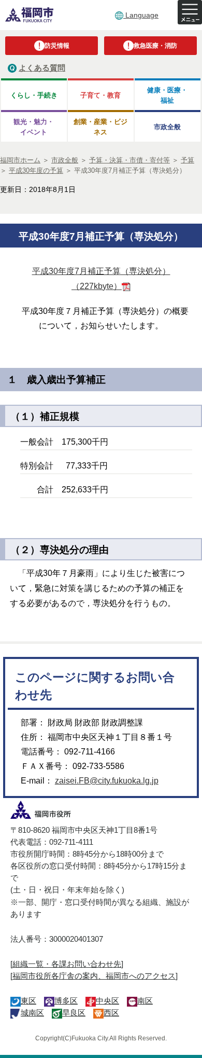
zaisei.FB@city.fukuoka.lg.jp (106, 780)
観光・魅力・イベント (33, 126)
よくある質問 (42, 67)
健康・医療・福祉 (167, 95)
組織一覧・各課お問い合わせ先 (66, 963)
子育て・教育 (100, 95)
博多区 (66, 1000)
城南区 (32, 1012)
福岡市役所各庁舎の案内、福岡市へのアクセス (94, 975)
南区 (145, 1000)
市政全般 (167, 127)
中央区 (107, 1000)
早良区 (73, 1012)
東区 (28, 1000)
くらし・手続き (33, 95)
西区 (111, 1012)
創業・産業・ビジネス (100, 126)
